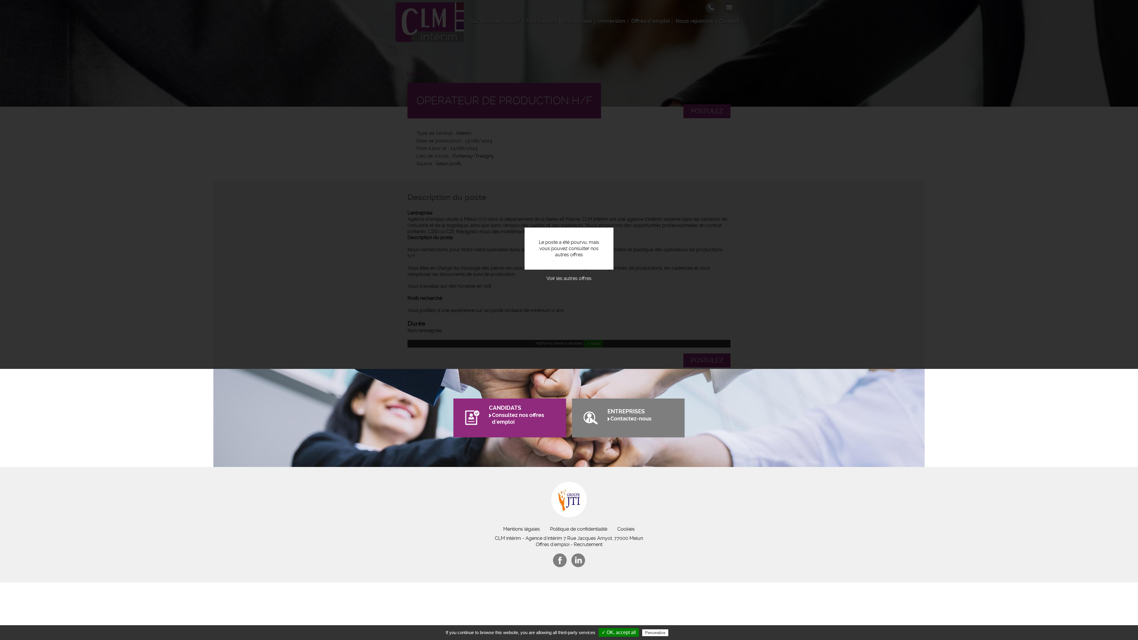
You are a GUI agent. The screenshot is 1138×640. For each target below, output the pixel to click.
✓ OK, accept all (619, 632)
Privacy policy (684, 632)
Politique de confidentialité (578, 529)
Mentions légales (521, 529)
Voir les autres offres (569, 278)
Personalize (655, 633)
